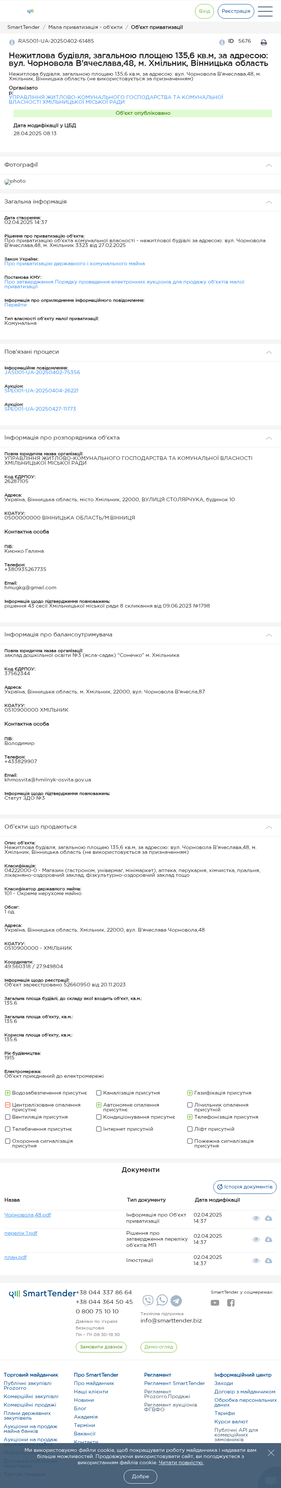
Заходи (223, 1383)
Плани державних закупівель (27, 1415)
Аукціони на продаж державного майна (30, 1442)
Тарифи (224, 1413)
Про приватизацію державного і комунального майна (74, 264)
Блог (80, 1409)
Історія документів (248, 1187)
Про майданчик (94, 1383)
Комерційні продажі (30, 1405)
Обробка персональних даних (245, 1402)
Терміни (84, 1425)
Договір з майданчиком (245, 1392)
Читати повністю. (181, 1463)
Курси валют (231, 1422)
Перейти (15, 305)
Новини (84, 1400)
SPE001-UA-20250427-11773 (40, 409)
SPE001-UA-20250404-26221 (41, 391)
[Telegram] (175, 1303)
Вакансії (84, 1434)
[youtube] (215, 1305)
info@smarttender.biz (171, 1321)
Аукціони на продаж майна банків (30, 1429)
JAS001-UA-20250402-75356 (42, 372)
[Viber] (147, 1303)
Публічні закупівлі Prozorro (28, 1385)
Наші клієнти (91, 1392)
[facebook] (230, 1305)
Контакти (86, 1442)
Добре (140, 1476)
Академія (86, 1417)
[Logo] (30, 11)
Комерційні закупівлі (31, 1396)
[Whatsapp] (161, 1304)
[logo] (42, 1294)
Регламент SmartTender (174, 1383)
